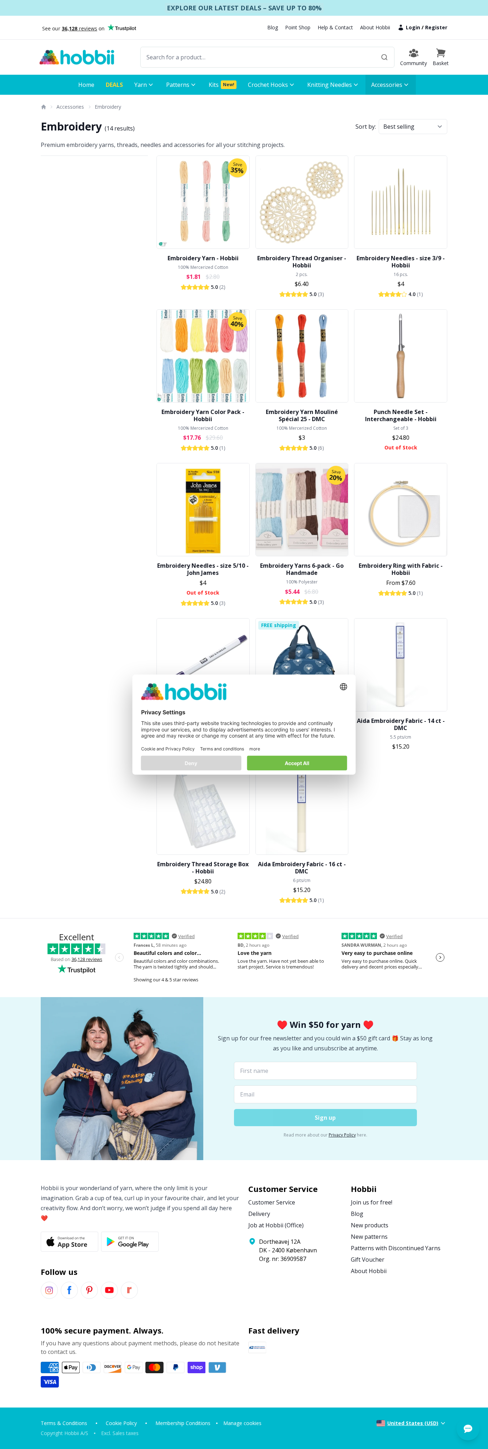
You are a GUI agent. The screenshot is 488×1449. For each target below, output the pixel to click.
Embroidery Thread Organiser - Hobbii (301, 261)
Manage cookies (242, 1423)
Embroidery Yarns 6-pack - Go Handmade (302, 569)
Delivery (259, 1214)
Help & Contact (335, 27)
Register (436, 27)
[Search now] (384, 57)
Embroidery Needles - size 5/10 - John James (203, 569)
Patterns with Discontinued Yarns (395, 1248)
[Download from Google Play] (130, 1242)
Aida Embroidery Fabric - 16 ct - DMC (302, 867)
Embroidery (108, 106)
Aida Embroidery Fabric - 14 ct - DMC (401, 724)
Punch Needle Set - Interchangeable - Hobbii (401, 415)
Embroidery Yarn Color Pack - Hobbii (202, 415)
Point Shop (297, 27)
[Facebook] (69, 1290)
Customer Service (271, 1202)
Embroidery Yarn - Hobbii (203, 258)
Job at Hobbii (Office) (276, 1225)
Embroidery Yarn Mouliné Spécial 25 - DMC (302, 415)
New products (369, 1225)
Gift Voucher (367, 1259)
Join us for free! (371, 1202)
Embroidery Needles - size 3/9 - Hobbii (401, 261)
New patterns (369, 1237)
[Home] (43, 107)
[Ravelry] (129, 1290)
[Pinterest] (89, 1290)
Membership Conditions (182, 1423)
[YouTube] (109, 1290)
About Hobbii (375, 27)
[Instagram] (49, 1290)
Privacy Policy (342, 1135)
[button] (441, 57)
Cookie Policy (121, 1423)
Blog (272, 27)
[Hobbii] (76, 57)
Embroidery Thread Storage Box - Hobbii (203, 867)
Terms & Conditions (64, 1423)
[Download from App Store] (69, 1242)
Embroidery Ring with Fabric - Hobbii (401, 569)
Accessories (70, 106)
